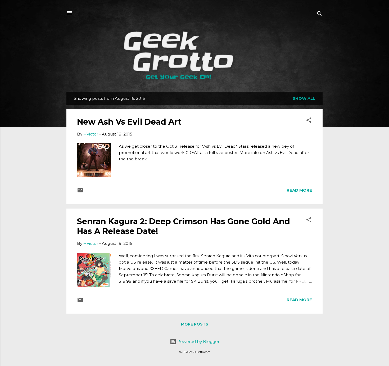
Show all (304, 98)
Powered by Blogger (197, 341)
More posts (194, 324)
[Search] (319, 14)
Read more (299, 190)
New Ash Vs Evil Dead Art (129, 122)
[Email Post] (80, 192)
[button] (309, 121)
